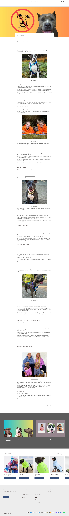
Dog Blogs (36, 499)
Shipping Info (24, 492)
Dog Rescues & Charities (38, 492)
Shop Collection (24, 478)
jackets (35, 382)
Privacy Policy (37, 500)
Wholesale (36, 491)
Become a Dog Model (38, 494)
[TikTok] (55, 491)
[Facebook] (48, 491)
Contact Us (36, 497)
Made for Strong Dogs (10, 478)
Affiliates (23, 497)
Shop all (58, 453)
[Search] (63, 1)
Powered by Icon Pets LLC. (8, 513)
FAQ (22, 491)
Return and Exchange (25, 494)
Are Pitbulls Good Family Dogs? (44, 439)
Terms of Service (37, 502)
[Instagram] (50, 491)
